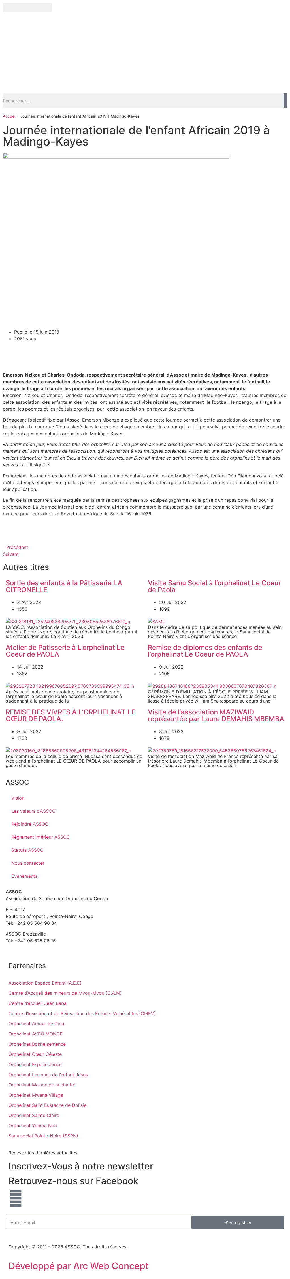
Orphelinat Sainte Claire (33, 1115)
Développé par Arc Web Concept (78, 1265)
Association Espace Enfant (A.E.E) (45, 983)
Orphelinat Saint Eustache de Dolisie (47, 1105)
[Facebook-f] (15, 1198)
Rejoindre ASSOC (29, 824)
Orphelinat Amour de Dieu (36, 1023)
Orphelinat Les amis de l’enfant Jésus (48, 1074)
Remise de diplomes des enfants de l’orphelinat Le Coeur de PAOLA (205, 650)
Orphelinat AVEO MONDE (35, 1034)
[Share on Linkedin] (145, 356)
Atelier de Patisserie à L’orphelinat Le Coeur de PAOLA (65, 650)
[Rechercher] (285, 100)
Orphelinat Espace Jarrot (35, 1064)
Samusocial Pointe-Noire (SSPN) (43, 1136)
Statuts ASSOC (27, 850)
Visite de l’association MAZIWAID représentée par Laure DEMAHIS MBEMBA (216, 715)
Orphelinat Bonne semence (37, 1044)
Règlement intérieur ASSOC (40, 837)
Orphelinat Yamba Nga (32, 1125)
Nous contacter (27, 863)
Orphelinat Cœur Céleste (35, 1054)
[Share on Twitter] (145, 344)
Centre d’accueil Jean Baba (37, 1003)
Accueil (9, 116)
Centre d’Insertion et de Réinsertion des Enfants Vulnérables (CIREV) (82, 1013)
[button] (27, 7)
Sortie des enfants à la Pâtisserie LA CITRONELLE (64, 586)
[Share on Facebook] (145, 331)
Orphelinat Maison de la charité (41, 1085)
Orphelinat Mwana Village (35, 1095)
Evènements (24, 876)
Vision (17, 798)
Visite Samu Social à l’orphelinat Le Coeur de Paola (214, 586)
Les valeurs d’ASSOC (33, 811)
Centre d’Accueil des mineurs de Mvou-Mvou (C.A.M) (65, 993)
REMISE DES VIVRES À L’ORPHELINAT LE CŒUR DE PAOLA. (70, 715)
